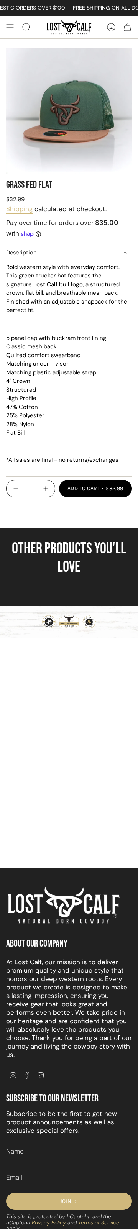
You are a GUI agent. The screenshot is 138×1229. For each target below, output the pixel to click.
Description (21, 252)
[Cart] (127, 27)
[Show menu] (10, 27)
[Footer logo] (63, 905)
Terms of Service (98, 1222)
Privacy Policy (49, 1222)
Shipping (19, 209)
